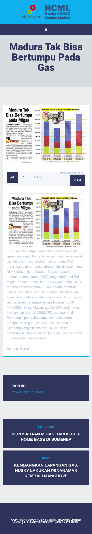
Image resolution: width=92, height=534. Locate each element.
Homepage (32, 76)
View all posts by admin (27, 392)
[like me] (23, 177)
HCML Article (58, 76)
